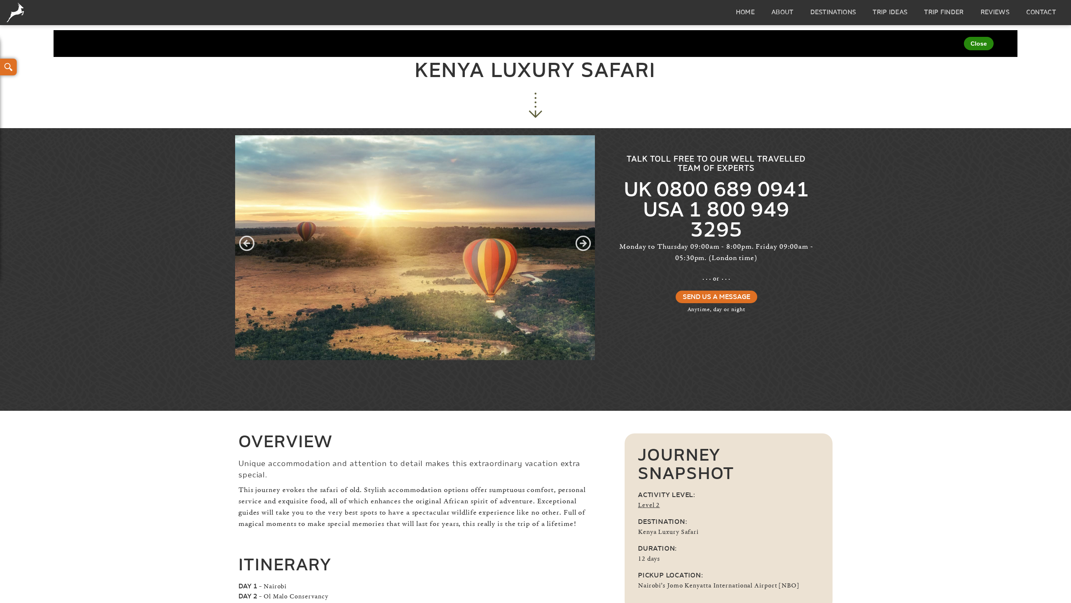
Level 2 (649, 505)
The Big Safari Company (17, 12)
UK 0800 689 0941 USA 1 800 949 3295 (716, 211)
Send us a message (716, 297)
